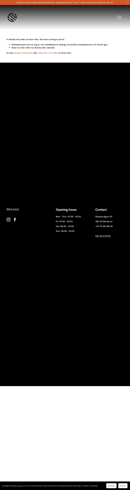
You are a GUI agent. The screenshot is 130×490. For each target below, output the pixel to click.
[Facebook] (15, 220)
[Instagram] (8, 220)
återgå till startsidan (23, 52)
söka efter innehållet (48, 52)
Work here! (12, 209)
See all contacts (103, 235)
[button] (127, 2)
